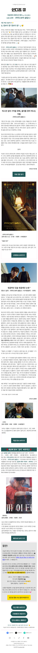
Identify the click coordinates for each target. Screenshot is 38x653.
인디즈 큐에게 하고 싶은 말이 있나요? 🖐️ (19, 625)
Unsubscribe (21, 647)
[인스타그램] (9, 638)
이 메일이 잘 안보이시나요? (19, 4)
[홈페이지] (19, 638)
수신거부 (16, 647)
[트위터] (14, 638)
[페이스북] (23, 638)
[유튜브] (28, 638)
